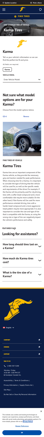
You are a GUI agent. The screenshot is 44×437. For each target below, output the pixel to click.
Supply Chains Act (26, 385)
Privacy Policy (27, 421)
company (7, 340)
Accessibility (8, 380)
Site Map (7, 390)
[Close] (41, 411)
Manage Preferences (22, 426)
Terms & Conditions (21, 380)
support (6, 354)
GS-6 (5, 116)
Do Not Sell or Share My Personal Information (20, 394)
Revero (26, 116)
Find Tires (23, 16)
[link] (32, 3)
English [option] (8, 328)
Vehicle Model (8, 75)
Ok (22, 433)
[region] (22, 422)
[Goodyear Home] (22, 9)
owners (6, 347)
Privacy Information (11, 385)
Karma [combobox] (7, 69)
